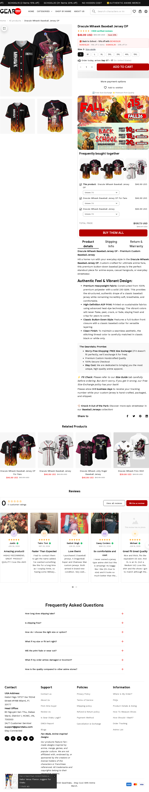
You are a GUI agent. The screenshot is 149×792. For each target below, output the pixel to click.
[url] (19, 727)
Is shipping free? (33, 623)
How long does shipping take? (40, 613)
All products (15, 20)
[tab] (73, 587)
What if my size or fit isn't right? (41, 641)
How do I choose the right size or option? (46, 632)
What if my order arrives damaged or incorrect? (48, 660)
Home (3, 20)
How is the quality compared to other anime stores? (51, 669)
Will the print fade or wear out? (41, 650)
